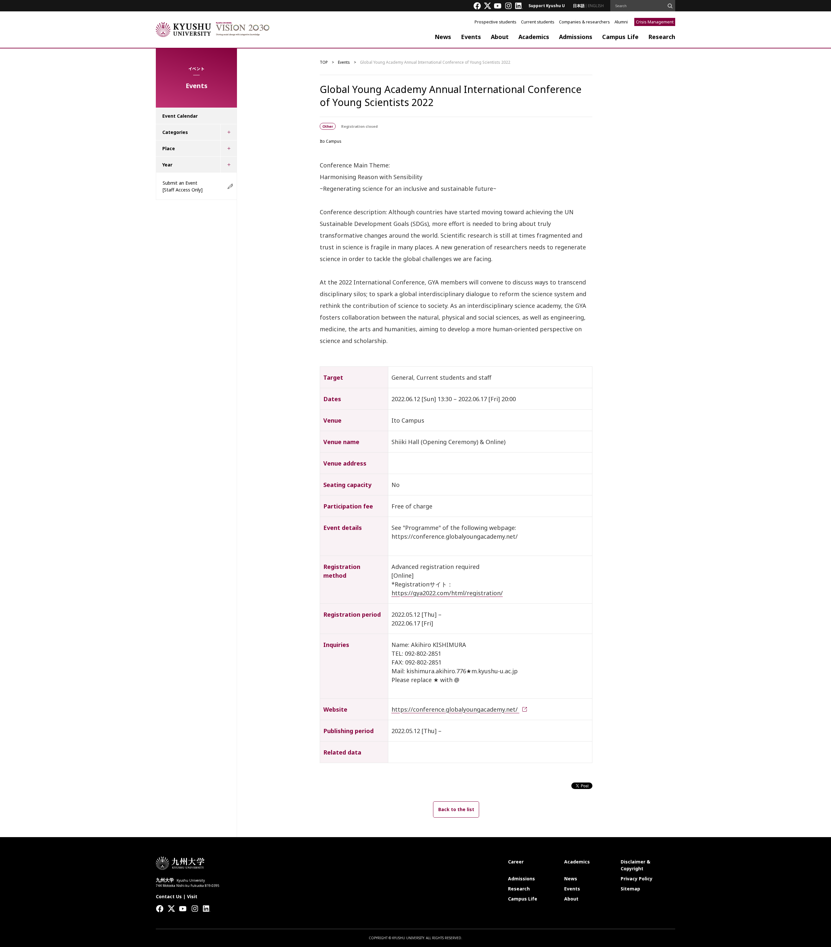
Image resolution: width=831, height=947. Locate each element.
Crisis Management (655, 22)
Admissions (575, 37)
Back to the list (456, 809)
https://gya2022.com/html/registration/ (447, 593)
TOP (324, 62)
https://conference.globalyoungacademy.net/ (455, 709)
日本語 (579, 5)
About (500, 37)
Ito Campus (330, 141)
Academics (533, 37)
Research (661, 37)
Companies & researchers (584, 22)
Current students (537, 22)
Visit (192, 896)
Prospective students (495, 22)
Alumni (621, 22)
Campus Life (620, 37)
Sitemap (630, 889)
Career (516, 862)
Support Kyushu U (546, 5)
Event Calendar (180, 116)
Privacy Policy (636, 878)
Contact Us (169, 896)
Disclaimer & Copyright (635, 865)
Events (471, 37)
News (443, 37)
